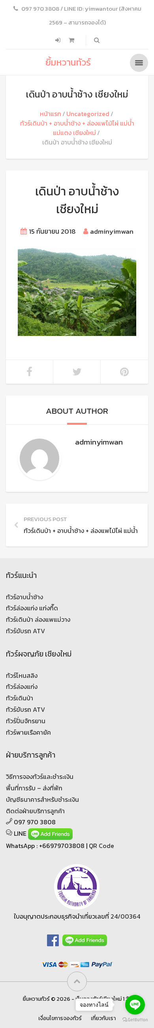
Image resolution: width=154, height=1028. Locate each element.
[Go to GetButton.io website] (135, 1019)
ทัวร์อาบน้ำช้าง (24, 597)
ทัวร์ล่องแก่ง (22, 686)
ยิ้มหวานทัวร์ (68, 62)
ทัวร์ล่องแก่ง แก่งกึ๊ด (32, 608)
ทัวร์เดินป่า (19, 698)
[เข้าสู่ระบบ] (58, 40)
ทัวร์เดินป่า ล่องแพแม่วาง (38, 619)
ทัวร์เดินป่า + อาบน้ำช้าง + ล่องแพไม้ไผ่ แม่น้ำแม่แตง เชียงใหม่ (77, 127)
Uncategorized (87, 113)
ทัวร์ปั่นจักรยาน (25, 721)
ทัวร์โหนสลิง (22, 675)
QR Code (101, 845)
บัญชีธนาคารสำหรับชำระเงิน (42, 799)
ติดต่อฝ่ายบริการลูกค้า (35, 811)
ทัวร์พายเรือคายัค (28, 732)
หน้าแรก (50, 113)
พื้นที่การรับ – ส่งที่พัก (34, 788)
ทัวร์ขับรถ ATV (25, 631)
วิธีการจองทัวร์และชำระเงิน (39, 776)
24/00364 (125, 916)
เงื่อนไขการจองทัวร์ (60, 1018)
